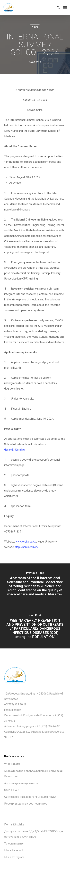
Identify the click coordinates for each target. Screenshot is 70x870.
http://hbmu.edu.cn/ (26, 547)
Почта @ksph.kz (14, 824)
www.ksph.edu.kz (25, 541)
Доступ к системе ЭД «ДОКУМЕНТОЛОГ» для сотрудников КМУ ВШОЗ (33, 834)
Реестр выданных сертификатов (25, 803)
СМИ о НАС (11, 790)
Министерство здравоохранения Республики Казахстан (33, 773)
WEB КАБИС (12, 764)
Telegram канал (13, 843)
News (35, 27)
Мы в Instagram (14, 857)
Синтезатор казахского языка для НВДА (30, 796)
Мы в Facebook (14, 850)
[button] (65, 7)
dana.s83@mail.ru (14, 449)
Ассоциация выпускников (21, 783)
